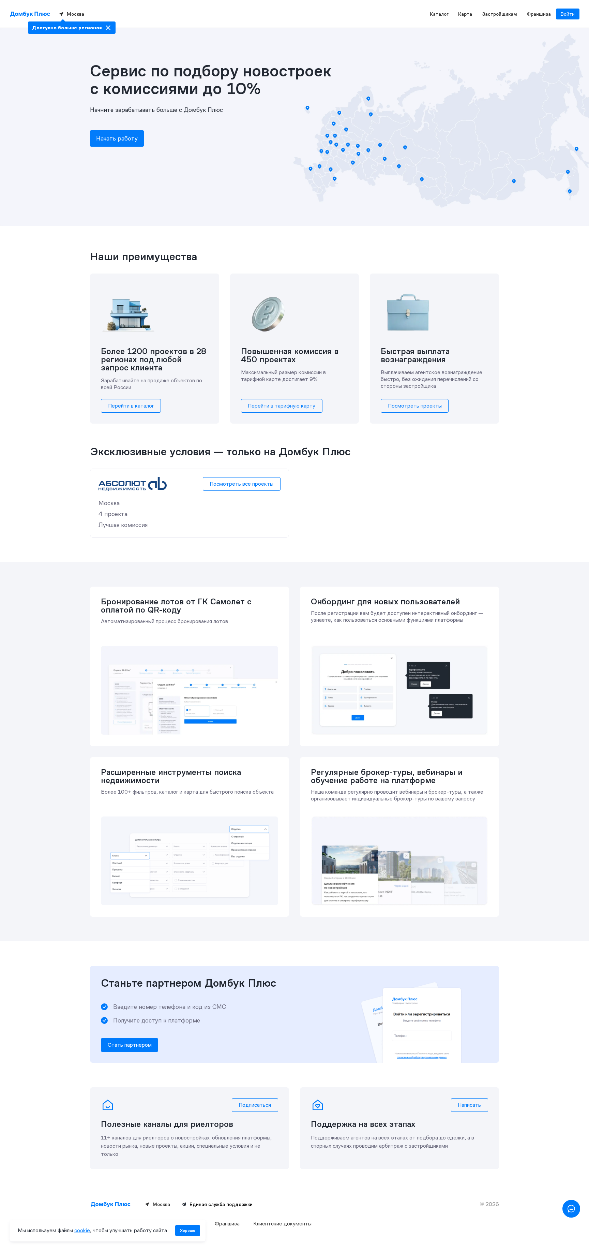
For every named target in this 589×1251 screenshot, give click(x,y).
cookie (82, 1230)
